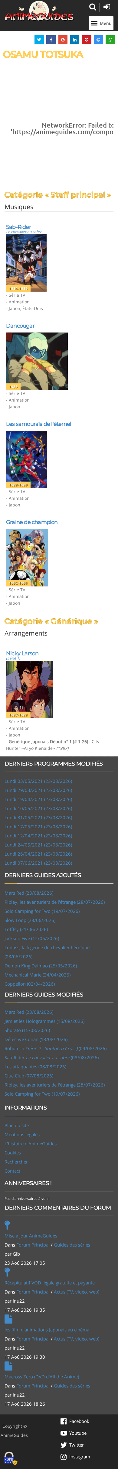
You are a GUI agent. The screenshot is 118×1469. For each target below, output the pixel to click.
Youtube (78, 1433)
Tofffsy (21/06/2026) (26, 929)
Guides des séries (72, 1245)
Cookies (13, 1153)
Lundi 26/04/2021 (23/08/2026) (38, 854)
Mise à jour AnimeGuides (31, 1236)
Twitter (76, 1445)
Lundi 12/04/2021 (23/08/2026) (38, 836)
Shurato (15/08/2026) (27, 1030)
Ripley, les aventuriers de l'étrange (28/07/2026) (55, 902)
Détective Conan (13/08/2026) (36, 1039)
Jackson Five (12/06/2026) (32, 938)
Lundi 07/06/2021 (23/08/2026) (38, 863)
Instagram (79, 1457)
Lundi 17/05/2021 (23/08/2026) (38, 826)
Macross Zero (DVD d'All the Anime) (42, 1377)
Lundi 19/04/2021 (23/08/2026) (38, 799)
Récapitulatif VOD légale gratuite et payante (50, 1283)
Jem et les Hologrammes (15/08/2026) (44, 1021)
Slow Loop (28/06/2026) (30, 920)
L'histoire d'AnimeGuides (31, 1143)
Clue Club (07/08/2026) (29, 1076)
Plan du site (17, 1125)
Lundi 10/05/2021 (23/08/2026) (38, 808)
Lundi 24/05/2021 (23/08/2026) (38, 845)
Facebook (79, 1421)
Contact (12, 1171)
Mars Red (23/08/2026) (29, 893)
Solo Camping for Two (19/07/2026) (42, 911)
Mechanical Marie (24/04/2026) (37, 975)
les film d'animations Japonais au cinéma (47, 1330)
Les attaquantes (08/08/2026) (35, 1066)
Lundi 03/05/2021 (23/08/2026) (38, 781)
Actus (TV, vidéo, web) (76, 1292)
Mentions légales (22, 1134)
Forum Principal (33, 1245)
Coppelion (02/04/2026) (30, 984)
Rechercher (16, 1162)
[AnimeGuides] (39, 11)
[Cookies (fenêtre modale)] (10, 1458)
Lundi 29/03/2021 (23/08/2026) (38, 790)
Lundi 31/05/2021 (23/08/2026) (38, 817)
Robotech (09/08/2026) (56, 1048)
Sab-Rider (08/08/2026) (52, 1057)
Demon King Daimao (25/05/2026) (41, 966)
